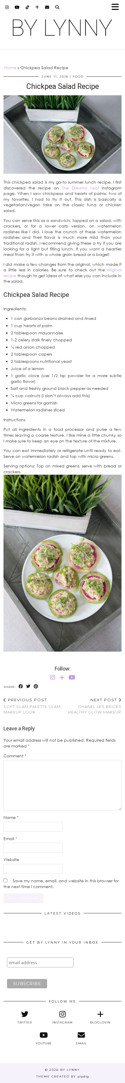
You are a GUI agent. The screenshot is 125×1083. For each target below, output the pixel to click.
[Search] (57, 7)
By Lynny (70, 1070)
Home (10, 67)
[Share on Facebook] (21, 686)
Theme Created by (62, 1076)
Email (10, 838)
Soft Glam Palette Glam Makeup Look (32, 706)
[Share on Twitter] (28, 686)
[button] (117, 7)
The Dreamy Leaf (80, 187)
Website (11, 859)
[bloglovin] (37, 7)
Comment (14, 755)
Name (11, 817)
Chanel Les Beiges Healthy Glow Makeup (95, 706)
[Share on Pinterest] (36, 686)
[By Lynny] (62, 27)
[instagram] (7, 7)
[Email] (47, 7)
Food (78, 76)
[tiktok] (27, 7)
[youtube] (17, 7)
